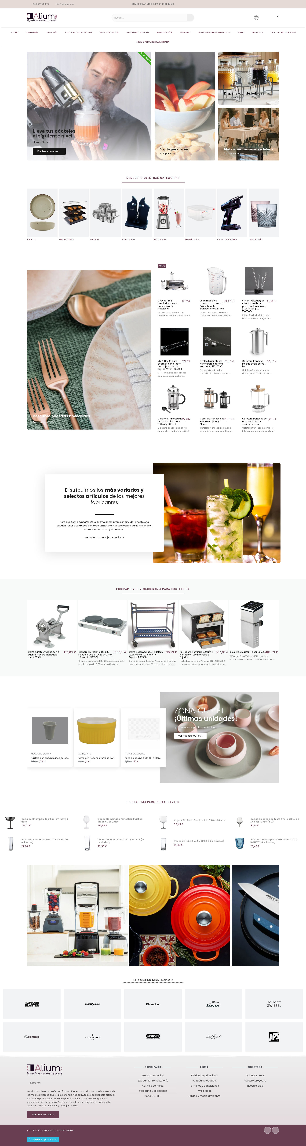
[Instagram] (275, 1130)
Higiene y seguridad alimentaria (153, 42)
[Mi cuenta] (265, 17)
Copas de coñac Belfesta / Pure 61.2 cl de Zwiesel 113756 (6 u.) (274, 820)
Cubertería (51, 32)
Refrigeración (164, 32)
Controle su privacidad (43, 1139)
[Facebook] (267, 1130)
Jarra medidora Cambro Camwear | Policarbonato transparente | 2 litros (212, 304)
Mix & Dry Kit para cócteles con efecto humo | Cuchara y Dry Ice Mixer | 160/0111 (170, 365)
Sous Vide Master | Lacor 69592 (146, 652)
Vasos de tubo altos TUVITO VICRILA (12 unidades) (121, 841)
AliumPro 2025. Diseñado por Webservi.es (50, 1130)
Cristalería (32, 32)
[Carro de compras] (275, 17)
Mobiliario (185, 32)
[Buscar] (190, 17)
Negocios (257, 32)
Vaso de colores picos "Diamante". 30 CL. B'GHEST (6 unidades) (274, 841)
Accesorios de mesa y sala (78, 32)
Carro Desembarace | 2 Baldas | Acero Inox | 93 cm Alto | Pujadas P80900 (45, 654)
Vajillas (14, 32)
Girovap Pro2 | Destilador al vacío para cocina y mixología (168, 304)
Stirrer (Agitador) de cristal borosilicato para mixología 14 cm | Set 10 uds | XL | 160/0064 (254, 306)
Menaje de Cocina (109, 32)
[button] (49, 151)
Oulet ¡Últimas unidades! (283, 32)
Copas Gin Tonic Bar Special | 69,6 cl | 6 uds (199, 820)
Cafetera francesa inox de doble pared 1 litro (254, 363)
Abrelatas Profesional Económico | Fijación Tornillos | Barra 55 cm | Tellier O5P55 (196, 654)
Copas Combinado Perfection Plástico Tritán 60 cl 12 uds (120, 820)
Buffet (241, 32)
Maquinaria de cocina (138, 32)
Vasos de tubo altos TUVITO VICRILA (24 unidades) (45, 841)
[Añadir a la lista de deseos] (188, 266)
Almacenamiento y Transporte (214, 32)
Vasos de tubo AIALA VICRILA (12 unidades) (199, 841)
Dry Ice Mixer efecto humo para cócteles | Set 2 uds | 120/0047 (212, 363)
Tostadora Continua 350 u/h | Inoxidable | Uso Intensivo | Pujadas (94, 654)
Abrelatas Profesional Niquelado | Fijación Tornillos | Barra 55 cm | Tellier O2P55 (246, 654)
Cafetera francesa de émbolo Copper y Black (212, 421)
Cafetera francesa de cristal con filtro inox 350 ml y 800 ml (170, 421)
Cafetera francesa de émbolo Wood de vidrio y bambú (254, 421)
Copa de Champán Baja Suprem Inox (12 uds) (45, 820)
